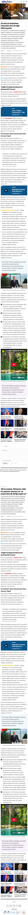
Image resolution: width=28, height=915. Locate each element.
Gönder (5, 463)
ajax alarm (14, 909)
